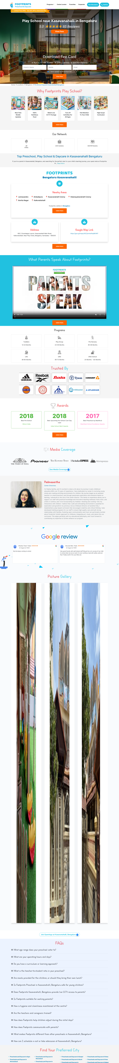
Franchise (72, 4)
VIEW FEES (59, 125)
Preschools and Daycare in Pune (97, 1057)
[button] (18, 751)
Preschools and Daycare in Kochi (72, 1057)
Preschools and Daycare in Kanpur (72, 1054)
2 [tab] (59, 397)
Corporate (81, 4)
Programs (50, 4)
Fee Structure (93, 5)
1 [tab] (57, 397)
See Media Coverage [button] (59, 467)
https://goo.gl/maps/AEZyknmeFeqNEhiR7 (84, 233)
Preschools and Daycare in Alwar (20, 1062)
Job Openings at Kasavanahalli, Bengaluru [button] (58, 932)
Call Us (105, 5)
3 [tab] (62, 397)
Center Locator (61, 4)
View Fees (59, 31)
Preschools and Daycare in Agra (20, 1054)
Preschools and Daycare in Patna (97, 1054)
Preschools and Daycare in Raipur (98, 1060)
